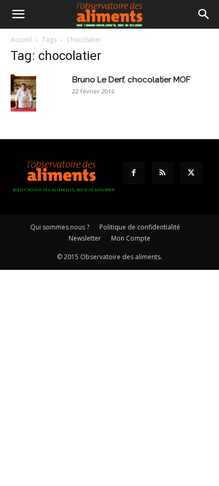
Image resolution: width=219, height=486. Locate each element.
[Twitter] (191, 173)
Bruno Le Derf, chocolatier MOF (131, 79)
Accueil (21, 39)
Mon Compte (130, 238)
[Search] (204, 14)
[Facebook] (134, 173)
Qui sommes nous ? (59, 227)
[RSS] (162, 173)
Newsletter (85, 238)
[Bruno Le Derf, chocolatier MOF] (23, 93)
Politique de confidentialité (139, 227)
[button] (18, 14)
